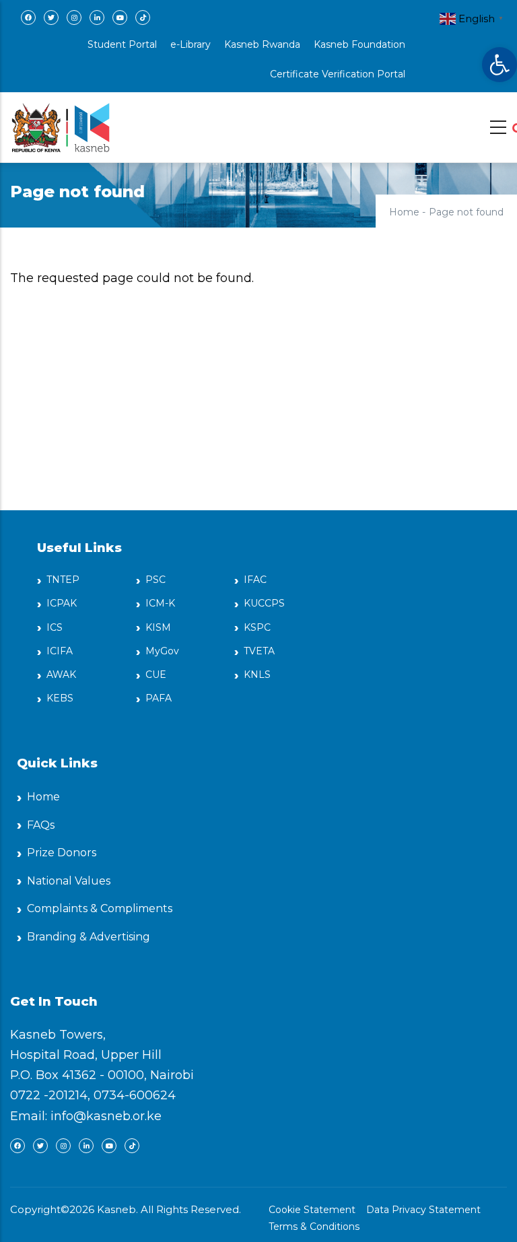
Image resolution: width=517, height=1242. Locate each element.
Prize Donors (61, 852)
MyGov (162, 651)
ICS (54, 627)
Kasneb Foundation (359, 44)
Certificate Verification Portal (337, 74)
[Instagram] (74, 17)
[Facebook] (28, 17)
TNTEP (62, 580)
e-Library (190, 44)
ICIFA (59, 651)
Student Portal (122, 44)
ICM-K (160, 603)
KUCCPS (264, 603)
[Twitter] (51, 17)
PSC (155, 580)
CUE (155, 674)
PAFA (158, 698)
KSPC (257, 627)
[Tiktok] (142, 17)
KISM (158, 627)
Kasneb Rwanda (262, 44)
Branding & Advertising (88, 936)
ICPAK (61, 603)
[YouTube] (119, 17)
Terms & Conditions (314, 1226)
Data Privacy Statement (423, 1210)
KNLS (257, 674)
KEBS (59, 698)
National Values (68, 880)
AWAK (61, 674)
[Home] (60, 124)
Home (404, 212)
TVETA (259, 651)
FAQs (41, 825)
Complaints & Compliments (99, 908)
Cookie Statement (312, 1210)
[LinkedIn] (97, 17)
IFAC (255, 580)
